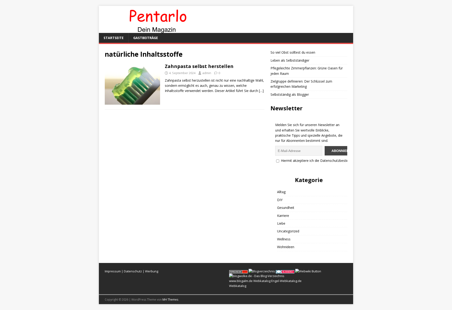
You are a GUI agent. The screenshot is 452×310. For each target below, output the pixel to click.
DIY (279, 200)
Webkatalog (261, 281)
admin (206, 73)
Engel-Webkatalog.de (286, 281)
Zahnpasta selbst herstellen (199, 66)
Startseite (114, 38)
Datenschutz (133, 271)
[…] (261, 90)
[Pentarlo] (158, 30)
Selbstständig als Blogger (289, 94)
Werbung (151, 271)
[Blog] (262, 271)
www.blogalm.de (241, 281)
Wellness (284, 239)
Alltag (281, 192)
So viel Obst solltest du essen (292, 52)
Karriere (283, 215)
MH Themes (170, 300)
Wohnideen (285, 247)
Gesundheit (285, 207)
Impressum (113, 271)
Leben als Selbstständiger (289, 60)
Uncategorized (288, 231)
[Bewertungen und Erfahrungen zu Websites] (308, 271)
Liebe (281, 223)
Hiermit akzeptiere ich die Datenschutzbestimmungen (321, 160)
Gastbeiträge (145, 38)
